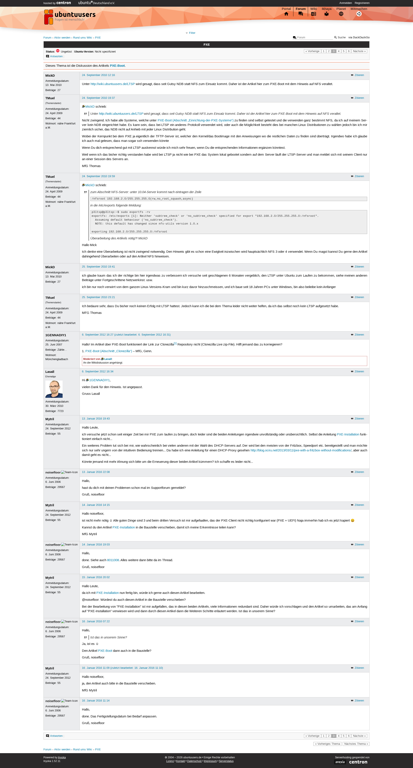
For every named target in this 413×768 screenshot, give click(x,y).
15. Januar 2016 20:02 (96, 577)
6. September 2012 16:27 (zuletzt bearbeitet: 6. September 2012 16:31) (126, 334)
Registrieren (362, 3)
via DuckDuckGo (359, 37)
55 (58, 433)
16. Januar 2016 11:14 (95, 700)
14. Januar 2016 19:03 (96, 544)
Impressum (210, 761)
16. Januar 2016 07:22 (96, 621)
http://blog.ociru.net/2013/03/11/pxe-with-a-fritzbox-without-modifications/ (301, 450)
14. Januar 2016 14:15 (96, 505)
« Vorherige (312, 51)
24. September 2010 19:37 (98, 98)
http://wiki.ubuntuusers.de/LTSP (113, 84)
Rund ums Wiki (82, 37)
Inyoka (62, 757)
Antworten (56, 56)
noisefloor (53, 472)
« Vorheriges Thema (327, 744)
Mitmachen (359, 9)
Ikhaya (326, 9)
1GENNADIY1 (55, 335)
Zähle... (62, 349)
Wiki (313, 9)
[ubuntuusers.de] (70, 18)
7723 (60, 411)
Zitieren (359, 75)
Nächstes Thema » (356, 744)
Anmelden (345, 3)
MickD (50, 75)
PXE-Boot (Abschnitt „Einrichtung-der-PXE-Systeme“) (196, 120)
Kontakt (180, 761)
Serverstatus (226, 761)
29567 (61, 487)
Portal (286, 9)
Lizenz (170, 761)
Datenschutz (194, 761)
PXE (98, 37)
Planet (341, 9)
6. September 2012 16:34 (97, 371)
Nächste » (359, 51)
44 (58, 118)
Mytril (49, 419)
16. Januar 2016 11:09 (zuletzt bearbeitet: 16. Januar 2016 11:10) (122, 668)
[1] (175, 343)
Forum (301, 9)
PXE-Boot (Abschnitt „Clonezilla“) (108, 351)
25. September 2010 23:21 (98, 297)
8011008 (113, 560)
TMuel (50, 98)
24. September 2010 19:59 (98, 176)
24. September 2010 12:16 (98, 75)
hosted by (50, 3)
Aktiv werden (62, 37)
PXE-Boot (117, 65)
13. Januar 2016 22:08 (96, 472)
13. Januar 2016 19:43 (96, 418)
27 (58, 90)
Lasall (108, 359)
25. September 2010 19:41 (98, 266)
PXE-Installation (348, 435)
